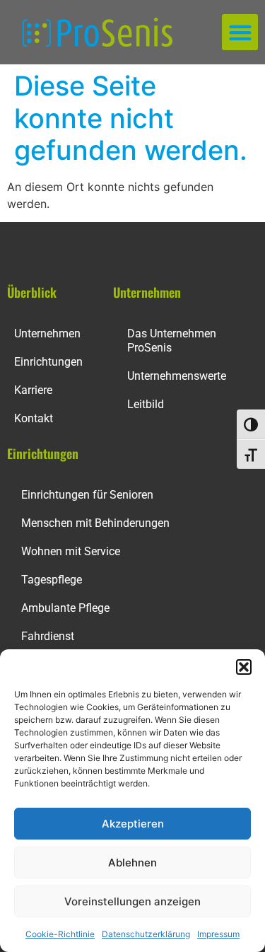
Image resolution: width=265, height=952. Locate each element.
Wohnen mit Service (70, 551)
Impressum (218, 934)
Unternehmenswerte (176, 376)
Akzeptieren (133, 823)
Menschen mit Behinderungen (95, 523)
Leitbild (145, 404)
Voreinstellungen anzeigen (132, 901)
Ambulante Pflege (65, 608)
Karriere (33, 390)
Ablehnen (132, 862)
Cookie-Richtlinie (60, 934)
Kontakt (33, 418)
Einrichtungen (48, 361)
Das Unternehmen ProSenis (171, 340)
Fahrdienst (47, 636)
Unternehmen (47, 333)
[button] (244, 667)
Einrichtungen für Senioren (87, 494)
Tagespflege (51, 579)
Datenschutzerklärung (146, 934)
